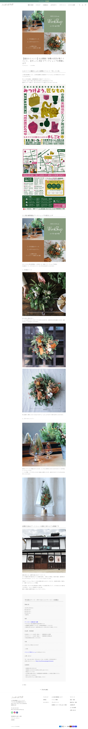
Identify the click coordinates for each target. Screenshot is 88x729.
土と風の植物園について (57, 697)
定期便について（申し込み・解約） (60, 705)
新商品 (44, 699)
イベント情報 (55, 699)
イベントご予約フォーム (30, 652)
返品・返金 (72, 699)
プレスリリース (55, 702)
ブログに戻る (44, 689)
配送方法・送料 (73, 702)
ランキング (45, 697)
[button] (79, 5)
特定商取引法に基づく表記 (16, 716)
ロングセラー (46, 702)
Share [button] (25, 684)
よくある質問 (73, 707)
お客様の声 (72, 705)
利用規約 (13, 719)
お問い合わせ (73, 710)
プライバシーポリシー (15, 718)
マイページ (72, 697)
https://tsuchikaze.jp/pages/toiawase (44, 661)
